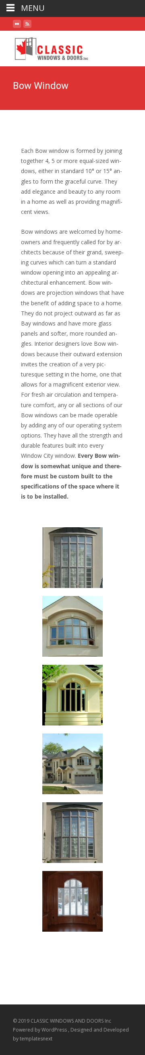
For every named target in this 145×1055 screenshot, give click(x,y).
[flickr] (17, 27)
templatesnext (36, 1038)
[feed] (27, 27)
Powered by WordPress (40, 1029)
